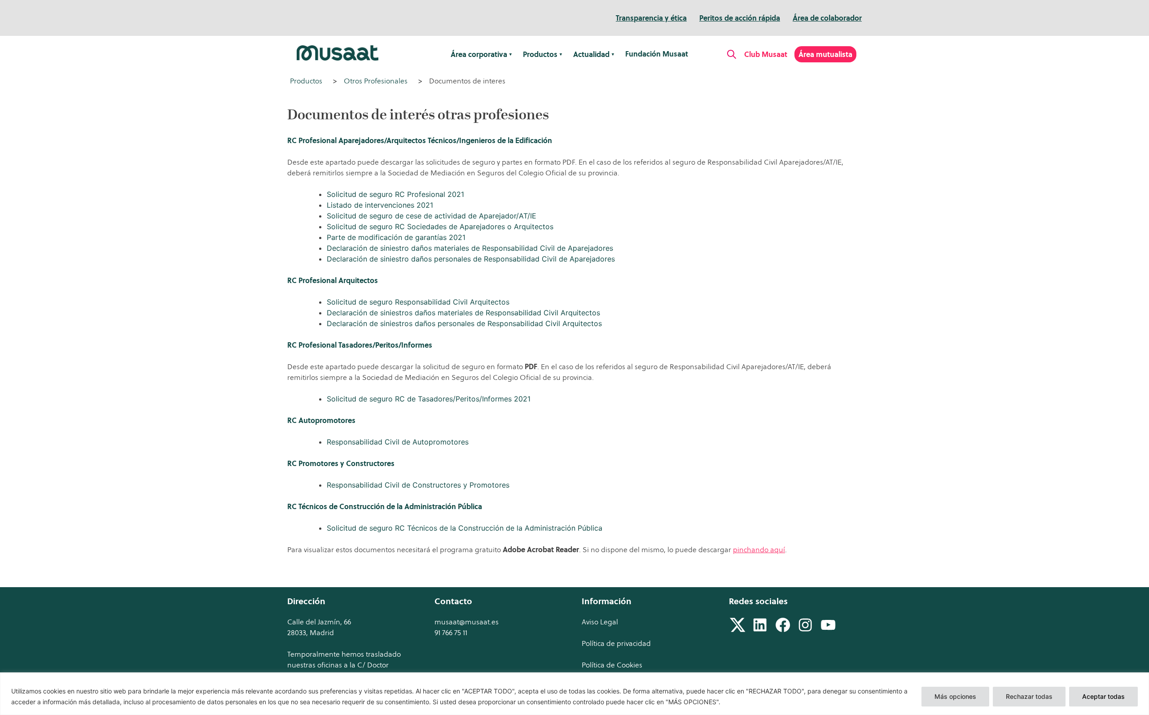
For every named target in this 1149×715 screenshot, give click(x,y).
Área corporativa (479, 54)
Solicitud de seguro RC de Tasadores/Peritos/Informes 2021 (429, 398)
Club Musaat (765, 54)
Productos (540, 54)
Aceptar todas (1103, 696)
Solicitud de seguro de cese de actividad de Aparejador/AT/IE (431, 215)
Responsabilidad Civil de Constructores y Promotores (418, 484)
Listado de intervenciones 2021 (380, 205)
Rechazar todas (1029, 696)
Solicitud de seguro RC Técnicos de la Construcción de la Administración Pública (464, 527)
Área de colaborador (827, 18)
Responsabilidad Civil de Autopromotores (398, 441)
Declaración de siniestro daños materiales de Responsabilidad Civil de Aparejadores (470, 248)
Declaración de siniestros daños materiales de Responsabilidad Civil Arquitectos (463, 312)
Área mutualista (825, 54)
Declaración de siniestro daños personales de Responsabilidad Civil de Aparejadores (471, 258)
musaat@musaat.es (466, 622)
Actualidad (591, 54)
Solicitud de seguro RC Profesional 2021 (395, 194)
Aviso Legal (600, 622)
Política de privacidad (616, 643)
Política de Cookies (612, 665)
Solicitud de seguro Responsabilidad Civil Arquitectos (418, 301)
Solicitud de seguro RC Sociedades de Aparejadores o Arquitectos (440, 226)
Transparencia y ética (651, 18)
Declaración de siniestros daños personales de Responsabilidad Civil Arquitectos (464, 323)
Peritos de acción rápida (739, 18)
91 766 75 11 (450, 632)
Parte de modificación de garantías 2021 (396, 237)
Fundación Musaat (656, 54)
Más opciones (955, 696)
